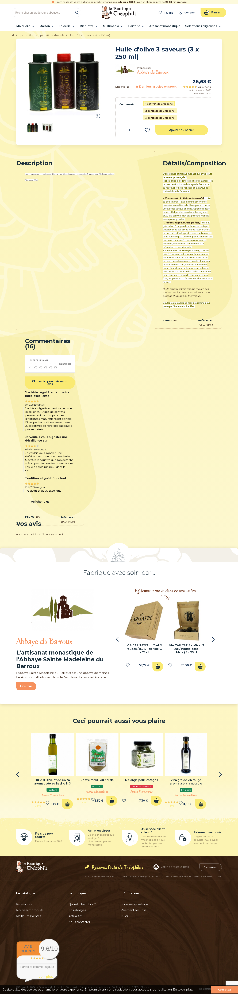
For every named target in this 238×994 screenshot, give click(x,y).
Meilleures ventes (28, 916)
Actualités (75, 916)
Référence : (205, 320)
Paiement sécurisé (133, 910)
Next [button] (213, 639)
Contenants (127, 104)
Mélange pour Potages (141, 780)
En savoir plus (182, 989)
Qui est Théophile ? (82, 904)
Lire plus (26, 686)
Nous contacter (79, 922)
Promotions (24, 904)
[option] (144, 637)
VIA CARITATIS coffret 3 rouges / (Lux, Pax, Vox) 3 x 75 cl (144, 649)
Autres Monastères (53, 795)
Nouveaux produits (29, 910)
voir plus (46, 976)
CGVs (124, 916)
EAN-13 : (168, 320)
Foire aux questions (134, 904)
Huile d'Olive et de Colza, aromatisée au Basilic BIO (52, 781)
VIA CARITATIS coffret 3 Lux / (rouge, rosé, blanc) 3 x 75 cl (186, 649)
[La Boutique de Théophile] (119, 12)
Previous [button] (117, 639)
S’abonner (211, 867)
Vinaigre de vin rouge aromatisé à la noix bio (186, 781)
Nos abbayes (77, 910)
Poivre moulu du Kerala (97, 780)
